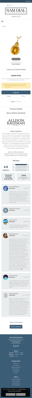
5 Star (13, 164)
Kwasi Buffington (14, 187)
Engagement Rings (9, 153)
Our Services (16, 365)
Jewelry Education (16, 367)
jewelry (4, 26)
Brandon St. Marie (14, 208)
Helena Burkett (13, 234)
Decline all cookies (10, 394)
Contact (16, 373)
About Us (16, 363)
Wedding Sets (13, 155)
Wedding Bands (23, 155)
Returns (23, 96)
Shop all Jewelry (16, 385)
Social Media (16, 371)
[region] (16, 46)
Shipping (9, 96)
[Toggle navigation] (2, 21)
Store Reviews (16, 369)
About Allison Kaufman (16, 113)
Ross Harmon (13, 220)
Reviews (16, 160)
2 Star (13, 169)
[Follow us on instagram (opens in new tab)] (16, 346)
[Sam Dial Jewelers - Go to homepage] (16, 10)
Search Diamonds (16, 379)
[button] (28, 1)
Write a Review (16, 327)
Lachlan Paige (13, 275)
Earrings (20, 153)
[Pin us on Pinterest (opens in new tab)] (18, 346)
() (28, 164)
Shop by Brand (16, 383)
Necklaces (24, 153)
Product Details (16, 109)
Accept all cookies (21, 394)
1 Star (13, 170)
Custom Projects (16, 381)
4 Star (13, 166)
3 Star (13, 167)
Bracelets (7, 155)
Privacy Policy (22, 389)
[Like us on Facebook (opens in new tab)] (13, 346)
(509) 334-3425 (16, 64)
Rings (15, 153)
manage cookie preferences (14, 390)
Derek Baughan (13, 293)
